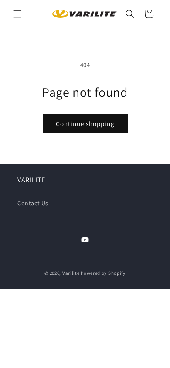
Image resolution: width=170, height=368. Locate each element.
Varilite (71, 273)
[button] (17, 14)
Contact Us (32, 203)
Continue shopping (85, 123)
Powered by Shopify (103, 273)
